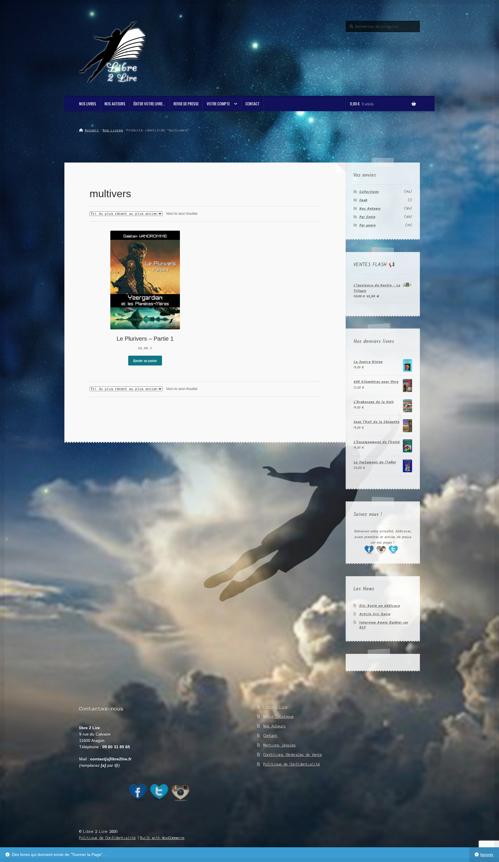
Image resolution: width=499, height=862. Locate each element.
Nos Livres (87, 104)
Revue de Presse (186, 104)
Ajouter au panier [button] (145, 360)
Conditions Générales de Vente (292, 755)
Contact (252, 104)
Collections (369, 192)
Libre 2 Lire (275, 707)
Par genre (367, 225)
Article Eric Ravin (374, 614)
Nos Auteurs (115, 104)
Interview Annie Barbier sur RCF (383, 625)
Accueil (92, 130)
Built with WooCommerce (162, 838)
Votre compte (218, 104)
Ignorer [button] (487, 854)
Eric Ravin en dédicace (379, 606)
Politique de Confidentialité (291, 764)
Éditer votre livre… (149, 104)
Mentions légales (279, 745)
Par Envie (367, 217)
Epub (363, 200)
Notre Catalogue (278, 717)
